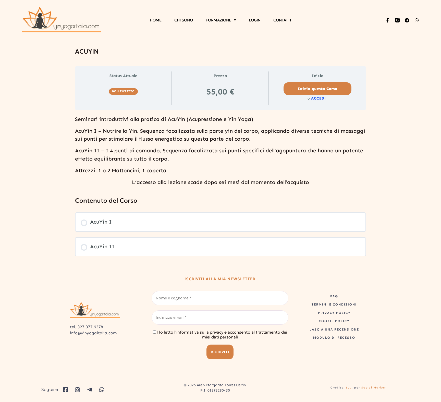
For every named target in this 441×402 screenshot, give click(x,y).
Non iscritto (123, 91)
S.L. (349, 387)
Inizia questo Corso (317, 88)
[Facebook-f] (387, 20)
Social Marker (373, 387)
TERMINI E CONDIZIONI (334, 304)
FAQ (334, 296)
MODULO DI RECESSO (334, 337)
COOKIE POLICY (334, 321)
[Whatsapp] (416, 20)
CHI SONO (183, 20)
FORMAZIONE (218, 20)
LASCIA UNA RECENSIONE (334, 329)
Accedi (318, 98)
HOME (156, 20)
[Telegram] (407, 20)
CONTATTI (282, 20)
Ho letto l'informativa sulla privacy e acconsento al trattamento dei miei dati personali (221, 334)
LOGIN (255, 20)
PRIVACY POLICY (334, 313)
